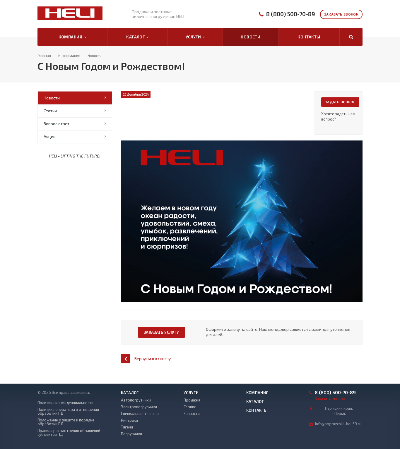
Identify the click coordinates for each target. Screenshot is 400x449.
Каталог (136, 36)
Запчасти (192, 413)
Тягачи (127, 427)
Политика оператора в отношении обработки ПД (68, 411)
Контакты (309, 36)
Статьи (50, 110)
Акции (50, 136)
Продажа (192, 400)
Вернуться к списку (152, 358)
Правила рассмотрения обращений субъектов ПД (68, 432)
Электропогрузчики (139, 406)
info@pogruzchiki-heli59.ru (338, 423)
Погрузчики (131, 433)
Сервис (190, 406)
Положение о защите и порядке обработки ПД (65, 422)
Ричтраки (129, 420)
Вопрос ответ (56, 123)
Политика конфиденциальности (65, 403)
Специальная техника (140, 413)
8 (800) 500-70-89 (290, 14)
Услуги (194, 36)
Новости (250, 36)
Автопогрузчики (136, 400)
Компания (71, 36)
